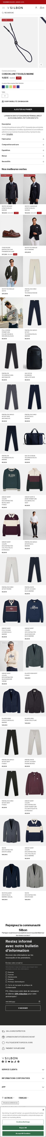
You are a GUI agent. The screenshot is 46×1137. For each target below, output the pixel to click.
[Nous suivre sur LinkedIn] (12, 1061)
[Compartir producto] (41, 64)
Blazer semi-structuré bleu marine (8, 720)
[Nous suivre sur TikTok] (15, 1061)
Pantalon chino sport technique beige (31, 291)
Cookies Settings (23, 1122)
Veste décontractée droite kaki (30, 895)
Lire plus (9, 134)
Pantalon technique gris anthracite (7, 375)
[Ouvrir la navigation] (3, 8)
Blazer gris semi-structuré (31, 719)
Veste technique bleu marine (31, 248)
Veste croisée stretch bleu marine (7, 208)
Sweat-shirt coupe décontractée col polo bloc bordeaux (7, 545)
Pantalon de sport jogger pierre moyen (30, 761)
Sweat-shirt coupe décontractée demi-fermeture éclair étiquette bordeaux (31, 805)
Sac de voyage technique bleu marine (31, 457)
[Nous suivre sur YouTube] (9, 1061)
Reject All (23, 1127)
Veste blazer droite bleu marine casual (7, 895)
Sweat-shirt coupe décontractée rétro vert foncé (7, 500)
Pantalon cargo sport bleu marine (31, 544)
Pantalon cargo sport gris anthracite (8, 416)
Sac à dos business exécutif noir (30, 375)
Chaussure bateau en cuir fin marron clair (8, 249)
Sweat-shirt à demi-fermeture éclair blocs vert (31, 499)
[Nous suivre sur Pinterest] (18, 1061)
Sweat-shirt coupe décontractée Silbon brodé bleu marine (30, 632)
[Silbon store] (15, 8)
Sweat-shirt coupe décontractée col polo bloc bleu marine (30, 851)
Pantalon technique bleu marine (8, 457)
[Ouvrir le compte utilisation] (36, 7)
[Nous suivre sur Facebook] (3, 1061)
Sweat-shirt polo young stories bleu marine (6, 631)
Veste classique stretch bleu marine (31, 208)
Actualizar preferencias (10, 1103)
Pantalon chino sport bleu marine (31, 416)
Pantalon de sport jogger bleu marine (30, 589)
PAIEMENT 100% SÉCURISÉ (15, 1048)
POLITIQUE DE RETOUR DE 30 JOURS (19, 1042)
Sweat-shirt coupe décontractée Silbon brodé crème (7, 677)
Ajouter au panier (23, 109)
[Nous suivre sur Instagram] (6, 1061)
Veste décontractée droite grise (7, 850)
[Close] (43, 1109)
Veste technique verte (8, 290)
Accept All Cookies (23, 1133)
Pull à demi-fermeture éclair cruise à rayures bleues (8, 333)
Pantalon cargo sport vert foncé (8, 761)
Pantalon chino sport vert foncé (8, 802)
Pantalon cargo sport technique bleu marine (31, 333)
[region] (23, 1122)
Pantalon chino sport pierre (8, 588)
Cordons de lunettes (9, 71)
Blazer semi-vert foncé (31, 674)
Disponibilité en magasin (16, 101)
